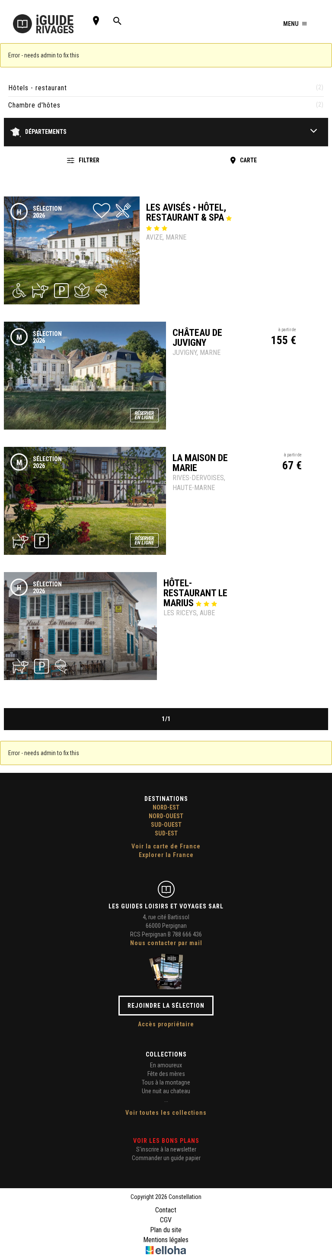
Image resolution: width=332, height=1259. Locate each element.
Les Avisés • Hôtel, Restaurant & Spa (186, 212)
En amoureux (166, 1065)
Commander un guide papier (166, 1158)
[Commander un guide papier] (166, 971)
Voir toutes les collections (166, 1112)
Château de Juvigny (197, 337)
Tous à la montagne (166, 1082)
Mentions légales (165, 1240)
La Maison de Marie (200, 462)
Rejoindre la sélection (166, 1005)
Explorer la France (166, 854)
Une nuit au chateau (166, 1091)
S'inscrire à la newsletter (166, 1149)
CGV (166, 1220)
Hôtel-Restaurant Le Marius (195, 593)
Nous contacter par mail (166, 943)
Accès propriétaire (166, 1024)
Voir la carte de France (166, 846)
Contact (165, 1210)
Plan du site (166, 1230)
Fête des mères (166, 1073)
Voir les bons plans (166, 1140)
